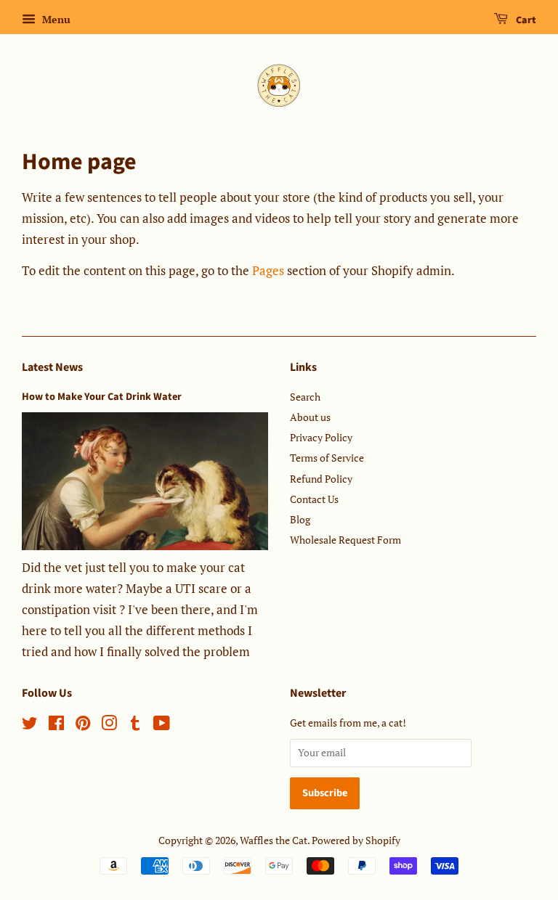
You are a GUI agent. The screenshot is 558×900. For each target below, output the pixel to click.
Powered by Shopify (356, 840)
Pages (268, 270)
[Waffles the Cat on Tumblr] (135, 725)
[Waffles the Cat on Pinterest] (83, 725)
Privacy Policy (321, 437)
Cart (525, 20)
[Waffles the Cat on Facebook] (56, 725)
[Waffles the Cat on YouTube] (161, 725)
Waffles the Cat (273, 840)
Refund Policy (321, 479)
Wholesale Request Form (345, 540)
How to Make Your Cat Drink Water (102, 396)
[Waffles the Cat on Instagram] (109, 725)
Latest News (52, 367)
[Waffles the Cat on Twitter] (30, 725)
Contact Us (314, 499)
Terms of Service (327, 458)
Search (305, 397)
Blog (300, 519)
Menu (54, 19)
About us (310, 417)
